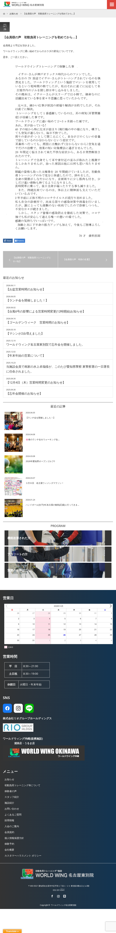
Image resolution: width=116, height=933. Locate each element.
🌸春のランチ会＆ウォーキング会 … (43, 439)
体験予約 (9, 843)
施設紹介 (9, 802)
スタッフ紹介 (12, 797)
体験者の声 (11, 791)
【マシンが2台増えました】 (25, 333)
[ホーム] (4, 13)
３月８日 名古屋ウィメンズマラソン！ (45, 483)
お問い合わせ (12, 808)
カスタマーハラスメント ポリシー (23, 855)
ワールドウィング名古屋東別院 (63, 905)
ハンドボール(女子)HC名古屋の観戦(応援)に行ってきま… (52, 504)
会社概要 (9, 849)
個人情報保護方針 (14, 838)
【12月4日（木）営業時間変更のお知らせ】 (36, 382)
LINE (64, 895)
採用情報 (9, 820)
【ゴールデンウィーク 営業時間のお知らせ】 (38, 322)
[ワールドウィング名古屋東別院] (58, 879)
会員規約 (9, 832)
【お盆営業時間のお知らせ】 (25, 289)
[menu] (111, 4)
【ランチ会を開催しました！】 (27, 300)
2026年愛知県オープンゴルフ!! (40, 461)
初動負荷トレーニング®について (22, 785)
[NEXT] (110, 606)
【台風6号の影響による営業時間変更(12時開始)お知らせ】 (45, 311)
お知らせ (9, 779)
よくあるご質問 (13, 814)
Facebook (52, 895)
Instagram (58, 895)
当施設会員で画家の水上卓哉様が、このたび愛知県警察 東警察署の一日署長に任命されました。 (58, 368)
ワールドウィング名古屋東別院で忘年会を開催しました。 (45, 344)
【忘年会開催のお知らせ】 (24, 393)
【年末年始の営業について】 (25, 355)
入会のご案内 (12, 826)
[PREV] (7, 606)
